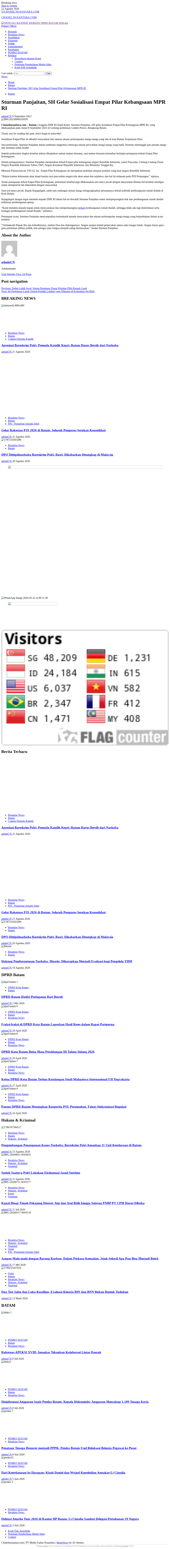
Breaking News (16, 34)
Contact (19, 61)
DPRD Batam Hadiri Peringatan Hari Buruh (32, 997)
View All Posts (23, 274)
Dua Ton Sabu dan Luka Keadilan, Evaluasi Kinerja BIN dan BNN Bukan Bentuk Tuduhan (64, 1292)
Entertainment (15, 46)
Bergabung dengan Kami (28, 58)
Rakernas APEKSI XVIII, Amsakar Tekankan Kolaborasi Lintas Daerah (51, 1352)
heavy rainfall (43, 1546)
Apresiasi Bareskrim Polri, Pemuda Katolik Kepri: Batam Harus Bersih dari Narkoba (59, 345)
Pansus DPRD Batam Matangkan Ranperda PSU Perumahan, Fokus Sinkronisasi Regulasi (63, 1106)
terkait (81, 207)
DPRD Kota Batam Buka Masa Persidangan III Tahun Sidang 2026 (47, 1051)
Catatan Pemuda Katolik (21, 339)
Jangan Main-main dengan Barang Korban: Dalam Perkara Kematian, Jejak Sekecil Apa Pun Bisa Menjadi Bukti (79, 1258)
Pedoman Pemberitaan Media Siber (33, 64)
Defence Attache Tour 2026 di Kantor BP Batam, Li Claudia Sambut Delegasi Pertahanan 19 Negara (70, 1519)
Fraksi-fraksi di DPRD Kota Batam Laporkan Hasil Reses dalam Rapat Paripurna (57, 1024)
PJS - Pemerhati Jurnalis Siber (23, 423)
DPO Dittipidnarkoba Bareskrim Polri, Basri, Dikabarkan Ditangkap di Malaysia (57, 454)
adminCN (6, 116)
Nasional (12, 1166)
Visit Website (8, 274)
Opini (11, 1249)
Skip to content (9, 5)
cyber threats (124, 1546)
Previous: (44, 288)
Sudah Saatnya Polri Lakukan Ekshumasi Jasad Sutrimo (40, 1172)
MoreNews (62, 1542)
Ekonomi (13, 40)
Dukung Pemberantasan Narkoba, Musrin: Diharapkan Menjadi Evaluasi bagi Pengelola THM (66, 961)
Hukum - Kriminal (17, 1138)
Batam (11, 93)
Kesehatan (13, 49)
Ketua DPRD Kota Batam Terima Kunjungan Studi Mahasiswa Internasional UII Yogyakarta (65, 1079)
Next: (47, 291)
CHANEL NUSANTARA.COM (19, 17)
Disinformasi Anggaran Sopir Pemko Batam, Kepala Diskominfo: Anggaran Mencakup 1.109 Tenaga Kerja (75, 1401)
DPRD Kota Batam (18, 987)
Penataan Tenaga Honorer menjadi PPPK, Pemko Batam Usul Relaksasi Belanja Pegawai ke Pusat (68, 1448)
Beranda (12, 31)
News (4, 76)
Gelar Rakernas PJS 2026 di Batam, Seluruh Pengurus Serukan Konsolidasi (53, 430)
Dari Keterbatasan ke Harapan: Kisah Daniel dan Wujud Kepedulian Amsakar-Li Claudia (63, 1472)
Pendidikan (14, 37)
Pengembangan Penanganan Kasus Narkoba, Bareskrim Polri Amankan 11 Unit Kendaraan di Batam (71, 1145)
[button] (8, 26)
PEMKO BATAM (17, 52)
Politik (11, 43)
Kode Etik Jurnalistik (26, 67)
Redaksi (12, 55)
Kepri (11, 1193)
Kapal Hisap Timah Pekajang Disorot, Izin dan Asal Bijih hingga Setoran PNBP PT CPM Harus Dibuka (73, 1203)
